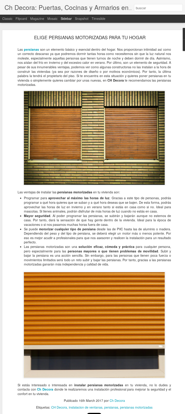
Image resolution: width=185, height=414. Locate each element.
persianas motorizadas (136, 407)
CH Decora (59, 407)
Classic (7, 18)
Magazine (37, 18)
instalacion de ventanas (85, 407)
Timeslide (98, 18)
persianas (31, 49)
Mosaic (52, 18)
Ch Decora (45, 389)
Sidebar (66, 18)
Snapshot (81, 18)
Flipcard (21, 18)
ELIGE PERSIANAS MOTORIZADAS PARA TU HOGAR (90, 37)
